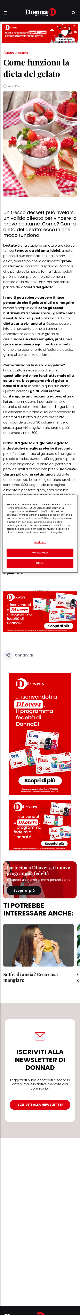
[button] (5, 12)
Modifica (40, 542)
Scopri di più (24, 890)
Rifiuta (40, 563)
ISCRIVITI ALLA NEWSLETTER (40, 1104)
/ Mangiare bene (15, 53)
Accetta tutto (40, 552)
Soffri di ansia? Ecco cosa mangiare (30, 977)
